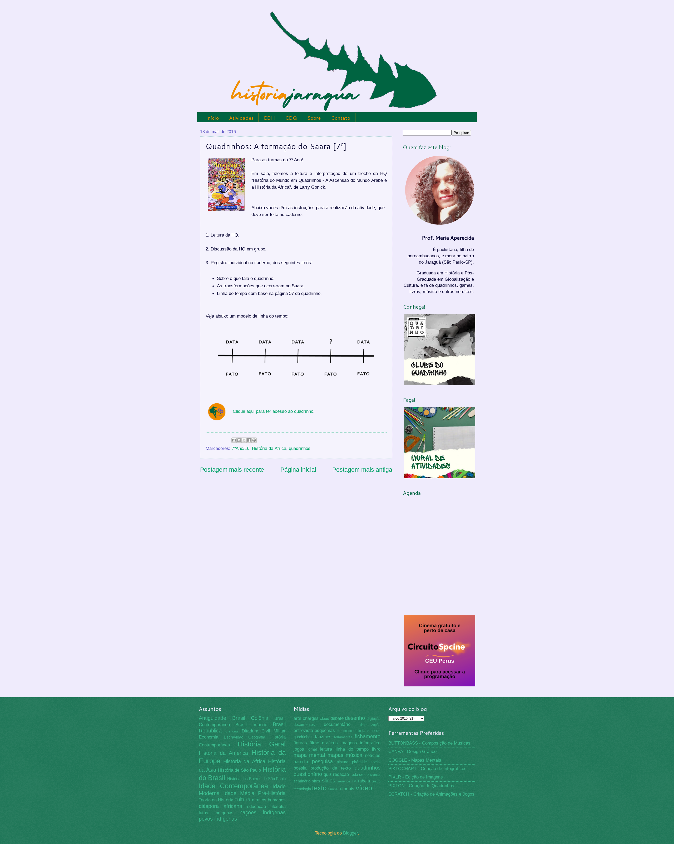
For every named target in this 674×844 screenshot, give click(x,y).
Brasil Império (251, 724)
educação (256, 806)
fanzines (323, 736)
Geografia (256, 737)
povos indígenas (218, 819)
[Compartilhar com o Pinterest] (254, 440)
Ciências (232, 731)
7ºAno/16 (240, 448)
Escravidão (233, 737)
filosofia (278, 806)
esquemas (325, 730)
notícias (372, 755)
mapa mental (309, 755)
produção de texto (330, 768)
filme (314, 742)
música (354, 755)
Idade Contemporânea (233, 786)
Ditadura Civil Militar (264, 731)
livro (376, 749)
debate (337, 718)
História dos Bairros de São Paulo (256, 779)
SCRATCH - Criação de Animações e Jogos (431, 794)
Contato (340, 117)
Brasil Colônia (250, 718)
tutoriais (346, 788)
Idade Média (238, 793)
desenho (355, 718)
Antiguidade (212, 718)
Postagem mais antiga (362, 469)
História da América (223, 753)
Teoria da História (216, 799)
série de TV (346, 781)
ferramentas (343, 737)
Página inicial (298, 469)
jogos (299, 749)
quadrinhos (299, 448)
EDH (269, 117)
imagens (348, 742)
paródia (301, 761)
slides (328, 780)
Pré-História (272, 793)
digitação (373, 719)
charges (311, 718)
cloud (324, 718)
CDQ (291, 117)
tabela (364, 780)
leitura (326, 749)
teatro (376, 781)
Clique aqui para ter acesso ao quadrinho (273, 411)
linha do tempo (352, 749)
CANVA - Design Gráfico (412, 751)
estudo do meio (349, 731)
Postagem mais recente (232, 469)
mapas (335, 755)
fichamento (367, 736)
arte (297, 718)
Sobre (314, 117)
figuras (300, 742)
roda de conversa (365, 774)
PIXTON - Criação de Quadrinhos (421, 785)
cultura (242, 799)
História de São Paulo (239, 770)
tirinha (333, 789)
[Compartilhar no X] (244, 440)
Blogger (350, 833)
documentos (304, 724)
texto (319, 788)
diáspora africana (220, 806)
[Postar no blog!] (239, 440)
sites (316, 781)
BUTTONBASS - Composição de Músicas (429, 743)
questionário (308, 774)
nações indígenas (263, 812)
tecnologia (302, 789)
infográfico (370, 742)
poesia (300, 768)
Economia (208, 737)
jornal (312, 749)
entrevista (303, 730)
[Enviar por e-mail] (234, 440)
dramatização (370, 725)
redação (341, 774)
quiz (328, 774)
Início (212, 117)
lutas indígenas (216, 812)
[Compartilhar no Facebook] (249, 440)
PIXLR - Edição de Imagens (415, 777)
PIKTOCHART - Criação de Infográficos (427, 768)
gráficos (330, 742)
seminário (302, 781)
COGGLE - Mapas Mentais (414, 760)
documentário (337, 724)
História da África (269, 448)
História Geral (262, 744)
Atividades (241, 117)
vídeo (364, 788)
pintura (342, 762)
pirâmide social (366, 762)
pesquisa (322, 761)
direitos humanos (269, 799)
